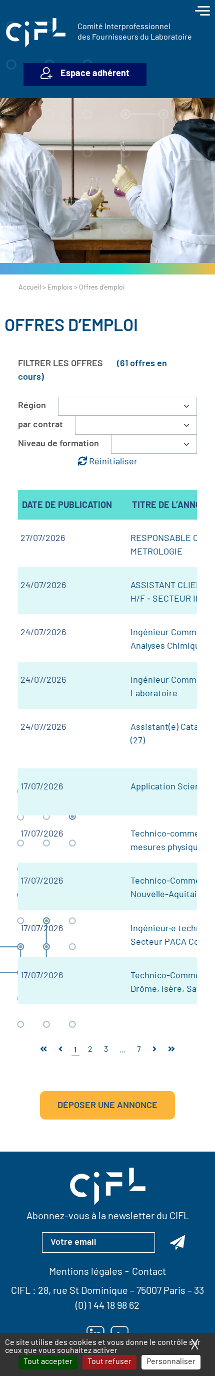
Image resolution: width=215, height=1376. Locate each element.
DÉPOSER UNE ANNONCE (108, 1106)
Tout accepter (48, 1362)
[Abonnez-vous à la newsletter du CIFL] (177, 1242)
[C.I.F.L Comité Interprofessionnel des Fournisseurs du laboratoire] (36, 33)
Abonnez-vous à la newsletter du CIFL (107, 1217)
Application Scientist (172, 787)
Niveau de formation (58, 444)
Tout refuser (110, 1362)
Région (32, 406)
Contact (149, 1272)
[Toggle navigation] (202, 12)
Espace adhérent (95, 74)
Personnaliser (171, 1362)
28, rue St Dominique (83, 1291)
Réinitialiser (112, 462)
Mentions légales (85, 1272)
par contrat (40, 425)
